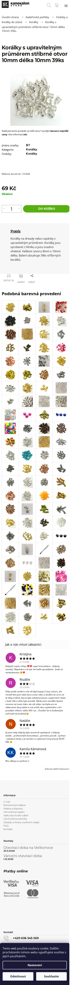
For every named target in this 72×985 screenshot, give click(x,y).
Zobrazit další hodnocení (57, 768)
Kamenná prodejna (14, 805)
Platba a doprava (13, 808)
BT (28, 145)
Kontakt (8, 829)
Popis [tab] (15, 231)
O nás (6, 801)
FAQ (6, 825)
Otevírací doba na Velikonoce (28, 848)
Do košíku (46, 208)
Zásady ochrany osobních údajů (21, 822)
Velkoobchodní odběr (15, 815)
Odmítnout (18, 976)
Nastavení (35, 965)
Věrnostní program (14, 811)
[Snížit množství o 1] (19, 209)
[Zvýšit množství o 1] (4, 209)
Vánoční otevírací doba (22, 856)
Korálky (31, 149)
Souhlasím (51, 976)
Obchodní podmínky (15, 818)
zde (25, 134)
